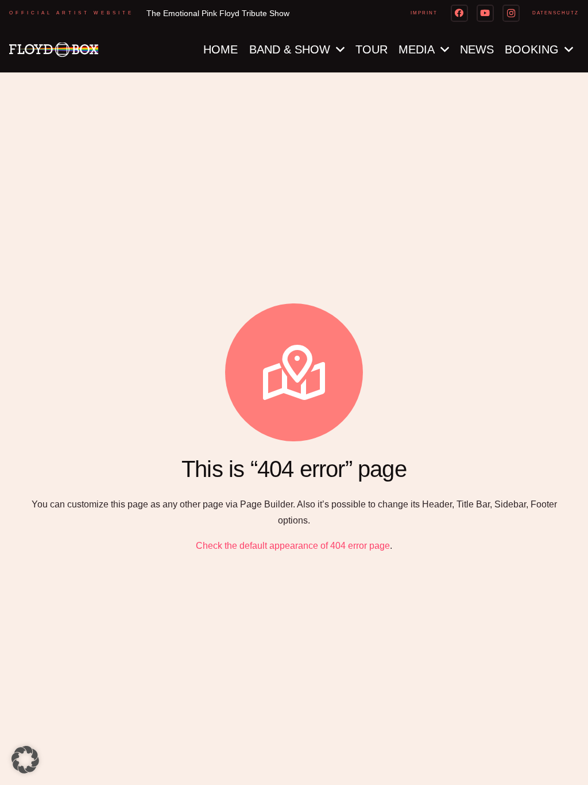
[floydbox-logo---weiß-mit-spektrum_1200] (53, 50)
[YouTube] (485, 13)
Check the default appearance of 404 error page (293, 546)
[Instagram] (511, 13)
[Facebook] (459, 13)
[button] (25, 759)
